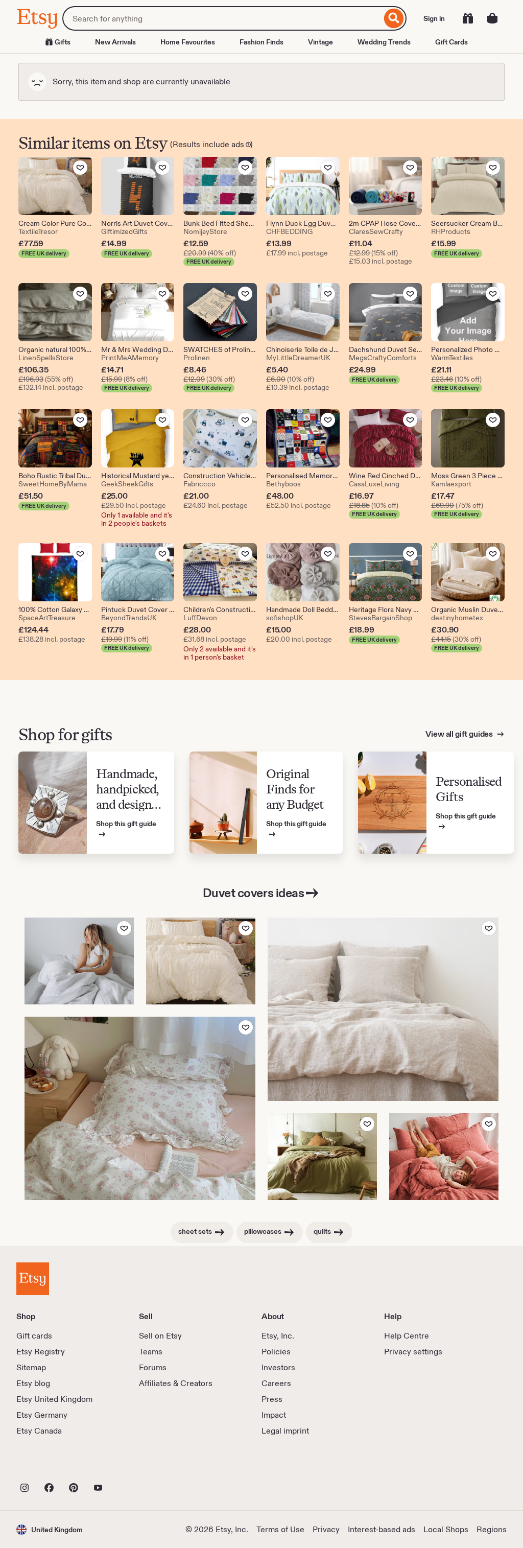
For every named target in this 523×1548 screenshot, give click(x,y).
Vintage (320, 42)
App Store (50, 1465)
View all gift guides (459, 734)
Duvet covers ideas (253, 893)
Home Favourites (187, 42)
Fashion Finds (261, 42)
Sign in (434, 18)
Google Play (127, 1465)
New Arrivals (115, 42)
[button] (49, 1529)
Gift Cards (451, 42)
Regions (492, 1529)
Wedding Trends (384, 42)
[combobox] (222, 18)
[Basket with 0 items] (492, 18)
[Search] (394, 18)
